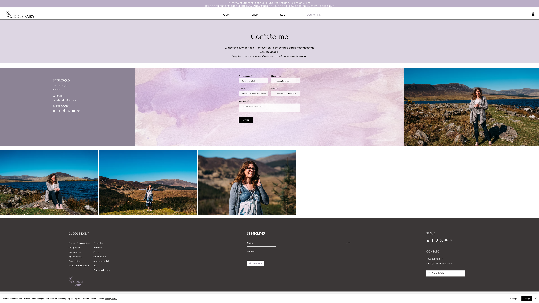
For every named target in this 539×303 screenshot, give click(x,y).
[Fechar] (535, 298)
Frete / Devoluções (79, 243)
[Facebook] (59, 111)
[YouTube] (73, 111)
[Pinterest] (78, 111)
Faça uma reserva (79, 266)
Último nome (276, 76)
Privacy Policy (111, 298)
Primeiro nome (245, 76)
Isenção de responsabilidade (101, 261)
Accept (527, 298)
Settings (513, 298)
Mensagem (243, 101)
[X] (69, 111)
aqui (303, 56)
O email (242, 89)
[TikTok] (64, 111)
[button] (533, 14)
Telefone (274, 88)
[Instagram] (54, 111)
